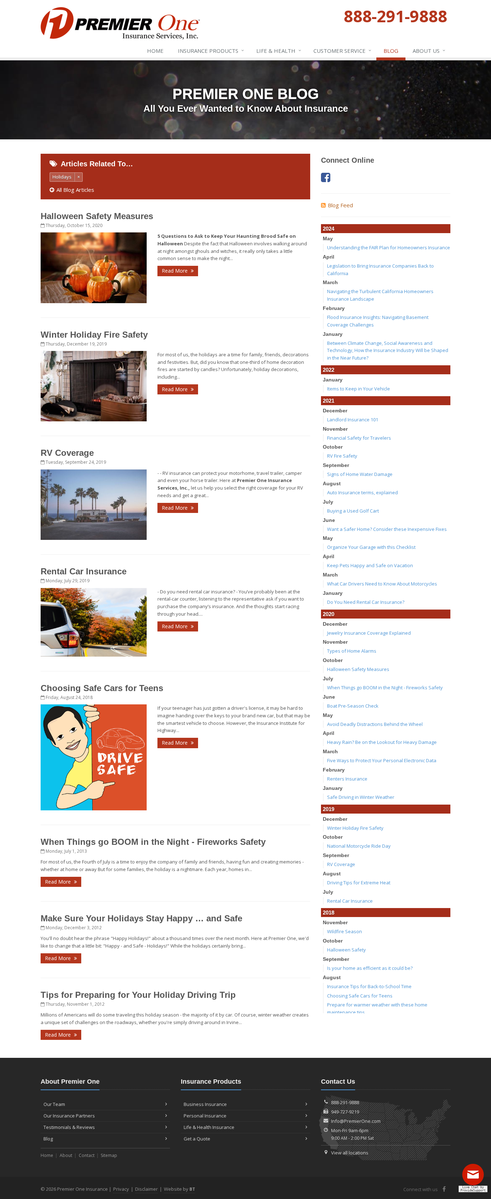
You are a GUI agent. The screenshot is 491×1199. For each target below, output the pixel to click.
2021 (328, 401)
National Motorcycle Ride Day (359, 846)
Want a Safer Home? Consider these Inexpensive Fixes (387, 529)
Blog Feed (340, 205)
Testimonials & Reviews (69, 1127)
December (335, 410)
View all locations (349, 1152)
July (328, 502)
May (328, 238)
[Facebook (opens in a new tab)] (325, 177)
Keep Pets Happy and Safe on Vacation (370, 565)
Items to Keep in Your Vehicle (358, 388)
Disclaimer (146, 1189)
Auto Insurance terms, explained (362, 492)
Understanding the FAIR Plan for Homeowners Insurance (388, 247)
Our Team (54, 1104)
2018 (328, 912)
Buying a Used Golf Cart (353, 511)
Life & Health (278, 50)
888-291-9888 (345, 1102)
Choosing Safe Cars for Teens (102, 688)
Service (342, 50)
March (330, 282)
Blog (391, 50)
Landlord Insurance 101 (352, 419)
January (333, 334)
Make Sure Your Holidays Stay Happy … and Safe (141, 918)
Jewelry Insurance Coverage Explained (369, 633)
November (335, 429)
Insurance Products (211, 50)
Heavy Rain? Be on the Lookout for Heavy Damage (382, 742)
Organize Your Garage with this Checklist (371, 547)
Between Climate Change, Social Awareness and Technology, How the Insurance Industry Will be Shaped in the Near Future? (387, 350)
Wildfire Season (344, 931)
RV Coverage (67, 453)
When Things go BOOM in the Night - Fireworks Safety (153, 842)
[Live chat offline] (474, 1177)
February (334, 308)
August (332, 483)
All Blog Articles (75, 189)
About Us (429, 50)
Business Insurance (205, 1104)
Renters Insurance (347, 779)
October (333, 447)
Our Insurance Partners (69, 1115)
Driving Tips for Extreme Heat (358, 882)
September (336, 465)
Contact (87, 1155)
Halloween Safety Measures (97, 216)
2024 (328, 229)
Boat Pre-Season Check (352, 706)
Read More (175, 270)
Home (155, 50)
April (328, 257)
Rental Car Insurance (84, 571)
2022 (328, 370)
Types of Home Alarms (351, 651)
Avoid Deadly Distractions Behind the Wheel (375, 724)
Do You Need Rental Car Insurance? (365, 602)
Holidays (62, 176)
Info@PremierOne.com (356, 1121)
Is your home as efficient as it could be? (370, 968)
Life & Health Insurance (209, 1127)
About (66, 1155)
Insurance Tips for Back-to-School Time (369, 986)
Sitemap (109, 1155)
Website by (179, 1189)
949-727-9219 (345, 1111)
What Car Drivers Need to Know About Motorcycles (382, 583)
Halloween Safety (346, 949)
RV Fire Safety (342, 456)
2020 (328, 614)
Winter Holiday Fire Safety (94, 334)
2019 (328, 809)
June (329, 520)
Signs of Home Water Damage (360, 474)
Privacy (121, 1189)
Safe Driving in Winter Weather (360, 797)
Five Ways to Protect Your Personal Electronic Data (381, 760)
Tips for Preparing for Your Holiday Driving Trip (138, 995)
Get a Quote (197, 1138)
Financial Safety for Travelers (359, 438)
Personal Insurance (205, 1115)
